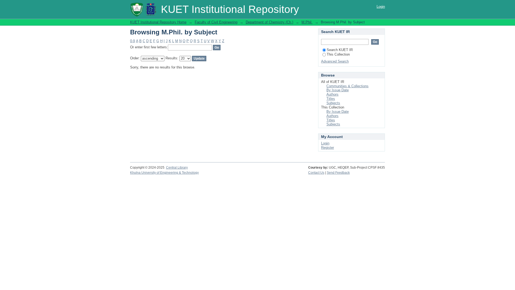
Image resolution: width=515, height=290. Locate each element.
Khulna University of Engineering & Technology (164, 173)
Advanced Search (335, 61)
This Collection (338, 54)
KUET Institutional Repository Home (158, 22)
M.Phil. (306, 22)
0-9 (132, 41)
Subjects (333, 103)
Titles (330, 99)
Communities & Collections (347, 86)
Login (381, 7)
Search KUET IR (340, 50)
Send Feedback (338, 173)
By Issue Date (337, 90)
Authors (332, 94)
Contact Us (316, 173)
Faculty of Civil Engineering (216, 22)
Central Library (177, 167)
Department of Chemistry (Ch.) (269, 22)
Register (327, 148)
